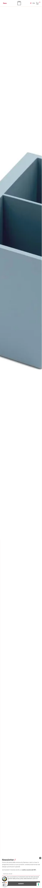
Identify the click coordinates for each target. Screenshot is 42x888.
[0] (37, 3)
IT (31, 3)
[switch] (4, 885)
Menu (5, 3)
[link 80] (40, 858)
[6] (38, 884)
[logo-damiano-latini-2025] (21, 3)
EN (34, 3)
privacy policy (20, 878)
